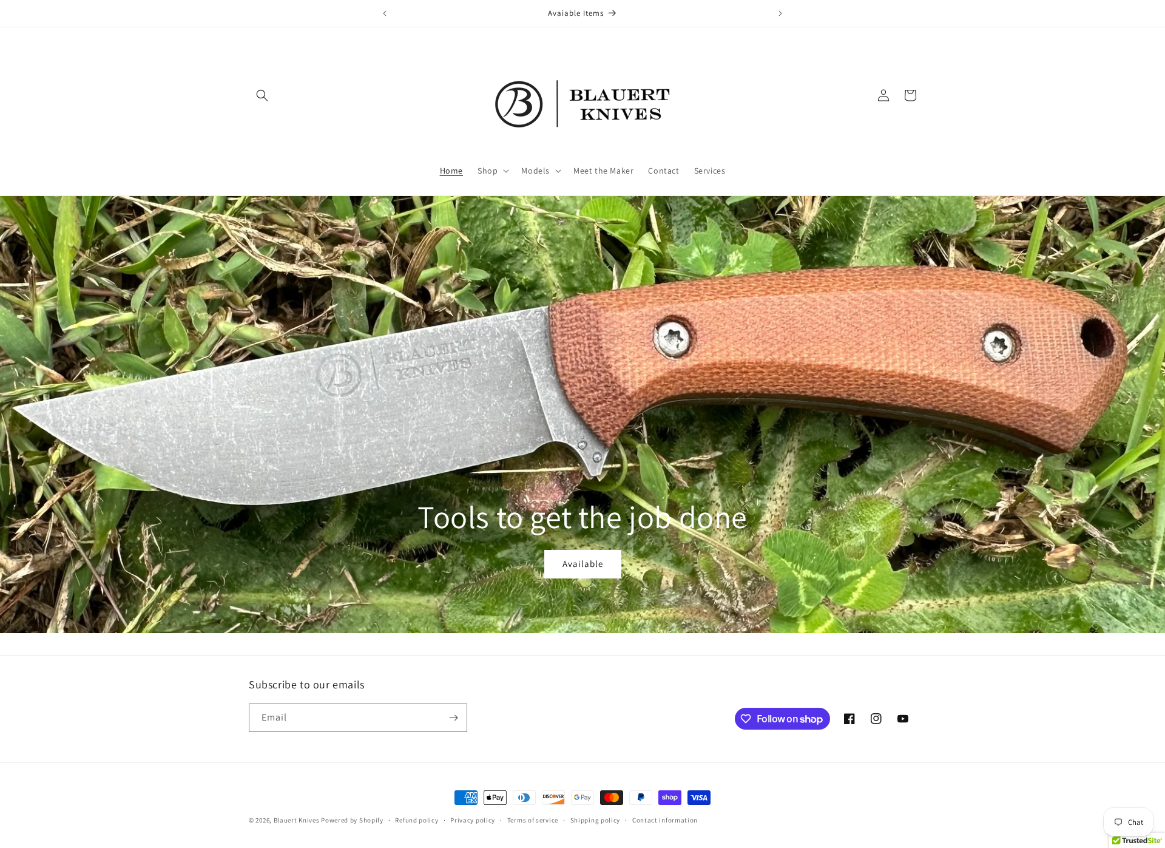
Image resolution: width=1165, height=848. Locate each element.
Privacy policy (472, 820)
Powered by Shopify (352, 820)
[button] (262, 95)
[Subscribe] (453, 718)
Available (582, 563)
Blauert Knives (297, 820)
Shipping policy (595, 820)
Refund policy (416, 820)
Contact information (665, 820)
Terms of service (532, 820)
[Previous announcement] (384, 13)
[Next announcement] (780, 13)
